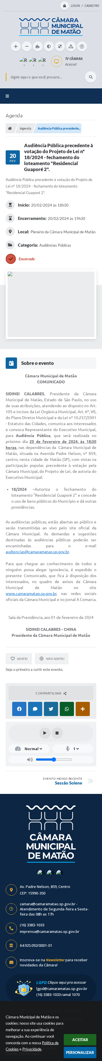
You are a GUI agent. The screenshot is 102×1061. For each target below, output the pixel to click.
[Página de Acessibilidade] (82, 46)
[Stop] (57, 733)
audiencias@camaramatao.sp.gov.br (37, 552)
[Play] (45, 733)
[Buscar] (90, 77)
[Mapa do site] (71, 46)
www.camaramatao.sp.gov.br (31, 593)
